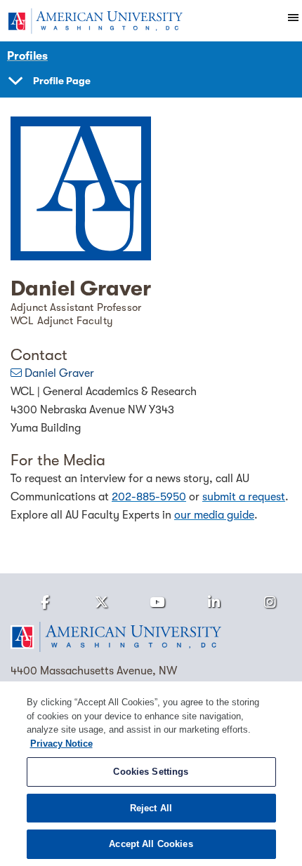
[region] (151, 773)
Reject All (151, 808)
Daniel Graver (59, 373)
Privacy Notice (61, 743)
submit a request (243, 497)
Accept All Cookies (150, 844)
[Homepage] (151, 637)
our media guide (214, 515)
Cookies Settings (150, 771)
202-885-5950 (149, 497)
